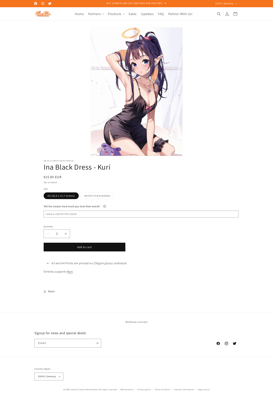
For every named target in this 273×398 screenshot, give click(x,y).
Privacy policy (144, 389)
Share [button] (51, 291)
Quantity (48, 226)
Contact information (184, 389)
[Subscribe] (97, 343)
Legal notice (204, 389)
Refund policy (127, 389)
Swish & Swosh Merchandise (84, 389)
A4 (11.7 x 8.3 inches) (99, 196)
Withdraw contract (136, 322)
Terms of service (162, 389)
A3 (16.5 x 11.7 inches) (61, 195)
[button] (96, 13)
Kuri (70, 271)
